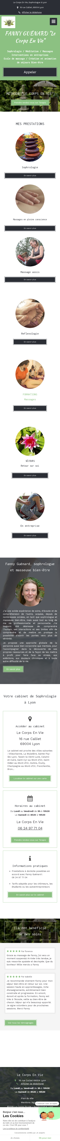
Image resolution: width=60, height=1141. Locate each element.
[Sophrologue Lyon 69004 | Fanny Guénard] (9, 22)
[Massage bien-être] (30, 199)
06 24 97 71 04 (30, 828)
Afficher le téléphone (32, 12)
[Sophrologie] (30, 147)
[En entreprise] (30, 251)
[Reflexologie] (30, 313)
